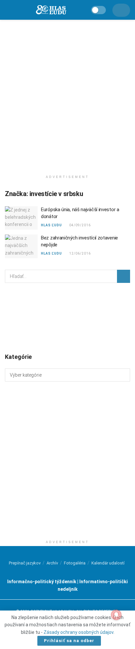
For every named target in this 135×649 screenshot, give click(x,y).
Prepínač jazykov (25, 563)
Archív (52, 563)
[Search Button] (123, 276)
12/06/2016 (79, 253)
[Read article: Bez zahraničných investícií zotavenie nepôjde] (21, 246)
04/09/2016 (79, 225)
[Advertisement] (67, 94)
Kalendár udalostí (108, 563)
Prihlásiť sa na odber (69, 640)
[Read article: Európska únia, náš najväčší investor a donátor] (21, 218)
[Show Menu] (8, 10)
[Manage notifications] (116, 615)
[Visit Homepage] (51, 10)
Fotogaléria (75, 563)
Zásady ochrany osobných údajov (78, 632)
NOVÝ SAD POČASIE (67, 317)
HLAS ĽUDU (51, 225)
